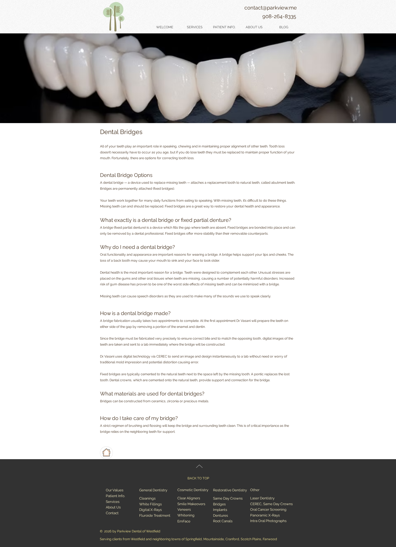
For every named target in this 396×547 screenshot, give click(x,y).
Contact (112, 513)
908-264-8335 (279, 16)
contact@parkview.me (270, 8)
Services (112, 502)
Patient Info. (115, 496)
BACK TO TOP (198, 478)
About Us (113, 507)
